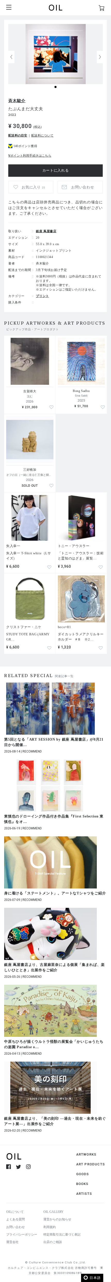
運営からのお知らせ (57, 1219)
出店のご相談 (52, 1242)
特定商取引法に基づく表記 (62, 1234)
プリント (42, 296)
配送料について (42, 135)
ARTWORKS (86, 1154)
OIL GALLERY (53, 1212)
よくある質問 (15, 1219)
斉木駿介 (17, 101)
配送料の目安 (17, 135)
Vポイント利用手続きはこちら (29, 155)
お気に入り (33, 187)
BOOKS (82, 1184)
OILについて (15, 1212)
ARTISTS (84, 1194)
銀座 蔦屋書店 (46, 231)
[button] (100, 57)
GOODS (82, 1174)
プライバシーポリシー (21, 1234)
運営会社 (12, 1242)
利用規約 (49, 1227)
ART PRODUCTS (90, 1164)
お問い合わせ (15, 1227)
